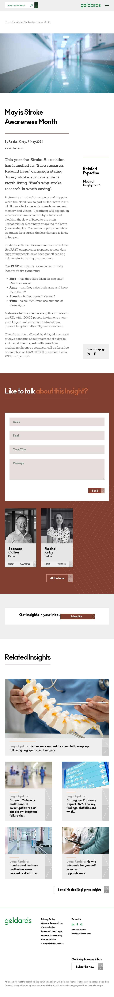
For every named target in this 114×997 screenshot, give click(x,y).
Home (8, 22)
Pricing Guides (48, 939)
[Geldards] (91, 5)
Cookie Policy (48, 927)
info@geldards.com (81, 933)
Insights (18, 22)
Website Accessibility (51, 935)
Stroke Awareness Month (37, 22)
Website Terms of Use (52, 923)
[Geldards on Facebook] (94, 353)
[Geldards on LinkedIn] (88, 353)
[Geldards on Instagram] (81, 924)
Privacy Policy (48, 919)
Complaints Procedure (52, 943)
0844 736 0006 (79, 929)
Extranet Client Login (51, 931)
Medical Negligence (91, 183)
